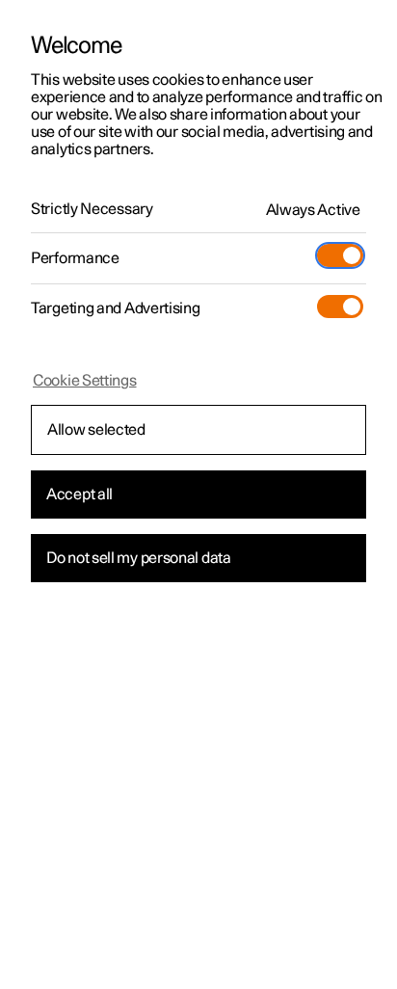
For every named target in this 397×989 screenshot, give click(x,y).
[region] (198, 494)
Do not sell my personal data (138, 558)
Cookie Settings (85, 380)
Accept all (79, 494)
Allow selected (96, 430)
